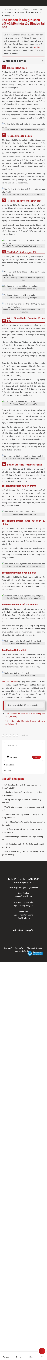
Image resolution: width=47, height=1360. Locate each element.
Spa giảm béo (23, 893)
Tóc (40, 9)
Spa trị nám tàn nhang (23, 915)
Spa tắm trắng (23, 918)
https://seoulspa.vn (23, 924)
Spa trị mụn (23, 912)
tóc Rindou (38, 47)
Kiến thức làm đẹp (29, 9)
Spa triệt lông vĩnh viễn (23, 902)
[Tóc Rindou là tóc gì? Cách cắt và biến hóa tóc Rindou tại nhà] (2, 3)
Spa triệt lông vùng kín (23, 905)
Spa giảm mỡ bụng (23, 896)
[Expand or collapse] (42, 61)
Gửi (36, 757)
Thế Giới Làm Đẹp (12, 9)
